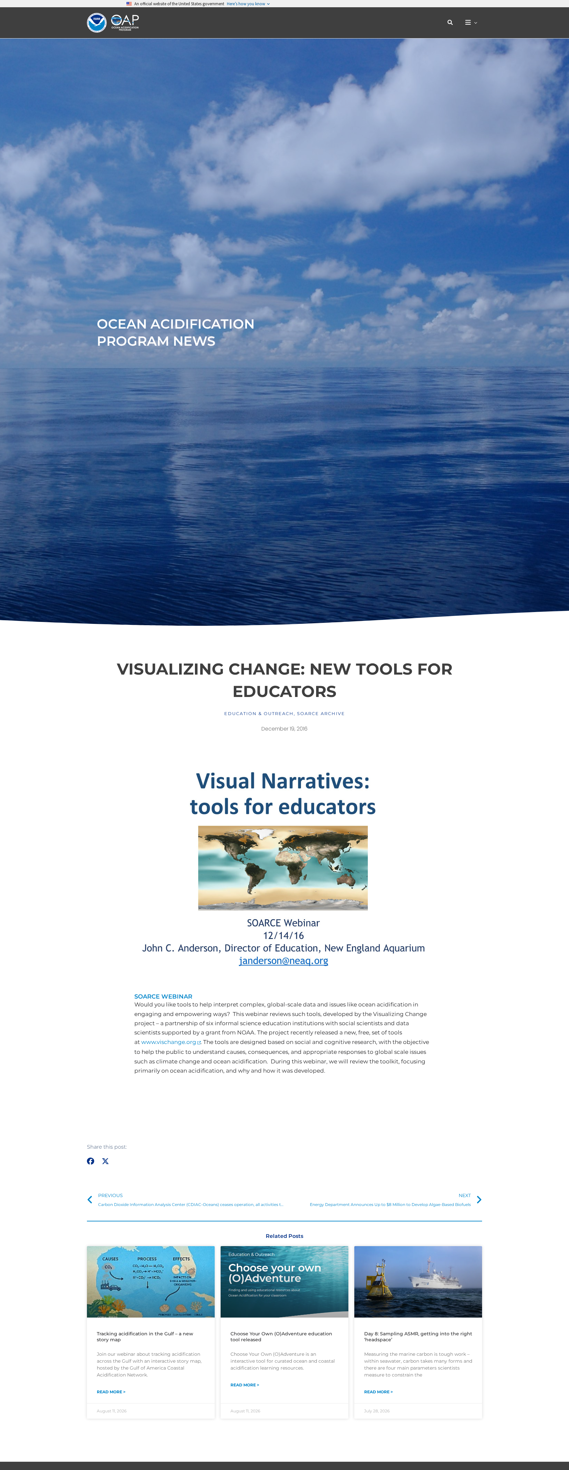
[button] (450, 22)
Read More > (111, 1391)
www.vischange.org (168, 1042)
